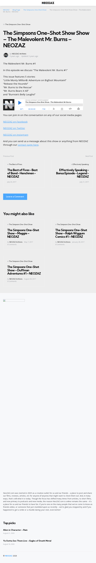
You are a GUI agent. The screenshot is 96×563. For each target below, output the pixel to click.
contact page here (28, 144)
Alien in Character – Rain (15, 530)
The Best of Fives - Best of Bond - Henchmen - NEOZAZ (22, 173)
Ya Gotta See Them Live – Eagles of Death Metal (27, 540)
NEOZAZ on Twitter (14, 128)
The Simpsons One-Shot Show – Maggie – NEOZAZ (23, 233)
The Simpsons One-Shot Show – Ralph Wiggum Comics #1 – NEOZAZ (71, 233)
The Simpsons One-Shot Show (17, 24)
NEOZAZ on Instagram (15, 134)
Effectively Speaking (81, 164)
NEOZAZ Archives (19, 53)
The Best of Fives (15, 164)
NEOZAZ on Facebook (15, 121)
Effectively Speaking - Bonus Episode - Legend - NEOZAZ (72, 173)
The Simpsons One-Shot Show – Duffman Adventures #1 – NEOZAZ (24, 270)
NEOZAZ (8, 556)
